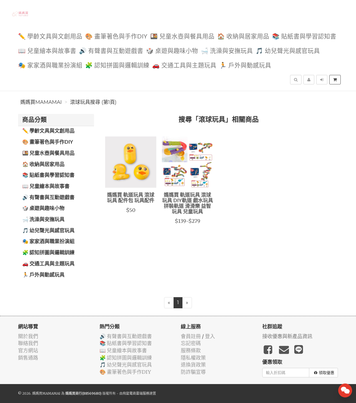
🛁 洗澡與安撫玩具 (227, 51)
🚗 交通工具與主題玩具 (184, 66)
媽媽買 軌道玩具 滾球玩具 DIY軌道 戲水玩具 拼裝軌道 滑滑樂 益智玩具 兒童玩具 (187, 203)
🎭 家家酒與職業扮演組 (50, 66)
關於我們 (28, 336)
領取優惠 (326, 372)
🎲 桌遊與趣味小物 (172, 51)
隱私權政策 (193, 358)
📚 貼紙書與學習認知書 (304, 37)
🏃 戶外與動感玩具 (245, 66)
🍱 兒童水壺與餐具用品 (182, 37)
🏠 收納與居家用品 (243, 37)
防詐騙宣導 (193, 372)
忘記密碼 (191, 343)
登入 (210, 336)
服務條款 (191, 350)
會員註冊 (191, 336)
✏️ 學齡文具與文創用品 (50, 37)
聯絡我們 (28, 343)
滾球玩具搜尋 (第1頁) (93, 102)
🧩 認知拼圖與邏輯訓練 (117, 66)
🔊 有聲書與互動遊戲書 (111, 51)
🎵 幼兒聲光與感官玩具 (288, 51)
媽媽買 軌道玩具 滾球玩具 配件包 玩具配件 (130, 198)
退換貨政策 (193, 365)
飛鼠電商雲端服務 (136, 393)
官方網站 (28, 350)
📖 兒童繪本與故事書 (47, 51)
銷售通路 (28, 358)
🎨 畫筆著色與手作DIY (116, 37)
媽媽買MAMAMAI (41, 102)
